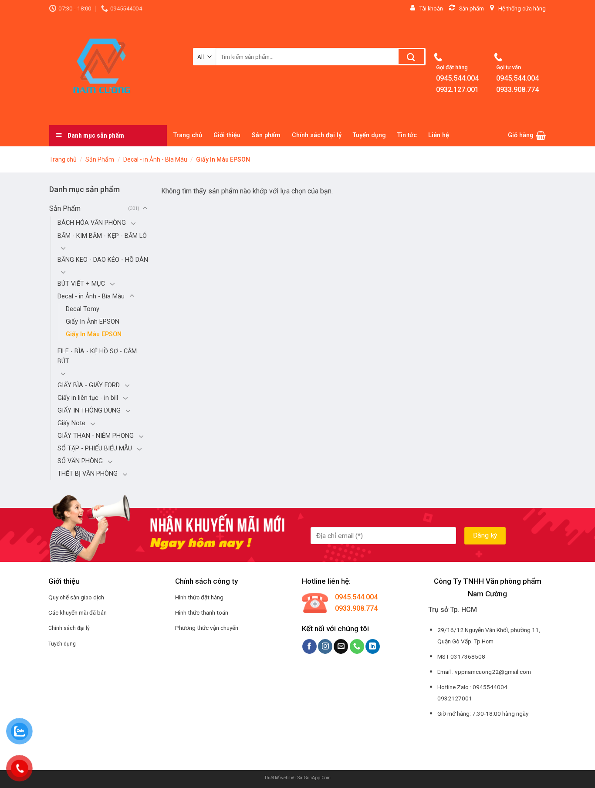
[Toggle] (145, 208)
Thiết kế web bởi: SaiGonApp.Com (297, 777)
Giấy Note (71, 423)
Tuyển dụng (369, 135)
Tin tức (407, 135)
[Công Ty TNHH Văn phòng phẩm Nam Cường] (114, 71)
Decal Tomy (82, 309)
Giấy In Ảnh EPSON (92, 321)
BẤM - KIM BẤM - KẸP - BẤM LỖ (102, 236)
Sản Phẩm (99, 159)
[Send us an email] (341, 646)
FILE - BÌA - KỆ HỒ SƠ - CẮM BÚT (97, 356)
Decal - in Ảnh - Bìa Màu (155, 159)
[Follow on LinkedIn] (372, 646)
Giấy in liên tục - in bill (87, 398)
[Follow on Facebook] (309, 646)
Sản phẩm (266, 135)
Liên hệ (438, 135)
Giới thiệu (226, 135)
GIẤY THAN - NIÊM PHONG (95, 436)
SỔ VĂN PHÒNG (80, 461)
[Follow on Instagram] (325, 646)
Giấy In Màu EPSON (94, 334)
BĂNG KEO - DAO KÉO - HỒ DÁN (102, 260)
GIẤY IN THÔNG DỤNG (89, 410)
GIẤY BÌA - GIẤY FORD (88, 385)
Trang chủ (187, 135)
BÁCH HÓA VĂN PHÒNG (91, 223)
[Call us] (357, 646)
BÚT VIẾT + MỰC (81, 283)
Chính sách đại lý (316, 135)
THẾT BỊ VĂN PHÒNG (87, 473)
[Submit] (411, 56)
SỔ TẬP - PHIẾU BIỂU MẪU (94, 448)
